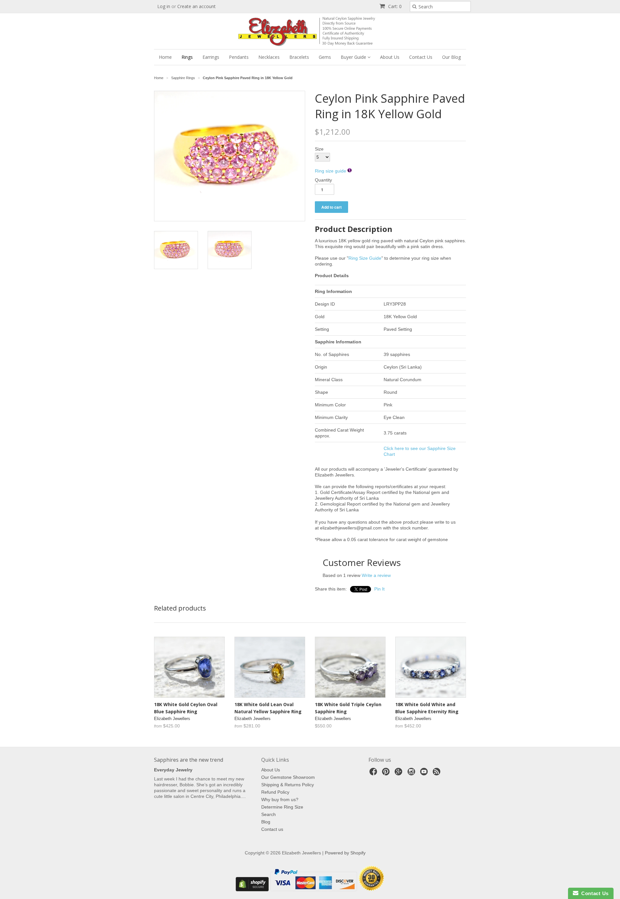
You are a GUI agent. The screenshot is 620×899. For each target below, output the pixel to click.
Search (268, 814)
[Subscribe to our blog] (437, 773)
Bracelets (299, 57)
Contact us (272, 829)
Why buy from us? (279, 799)
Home (165, 57)
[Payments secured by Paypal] (313, 889)
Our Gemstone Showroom (288, 777)
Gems (325, 57)
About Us (389, 57)
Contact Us (420, 57)
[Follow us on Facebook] (374, 773)
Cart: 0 (394, 6)
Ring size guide (331, 170)
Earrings (210, 57)
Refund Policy (275, 792)
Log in (163, 6)
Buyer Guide (354, 57)
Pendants (239, 57)
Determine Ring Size (282, 807)
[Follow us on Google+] (399, 773)
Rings (187, 57)
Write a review (376, 575)
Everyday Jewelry (173, 769)
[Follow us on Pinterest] (387, 773)
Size (319, 149)
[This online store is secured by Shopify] (252, 889)
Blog (265, 821)
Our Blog (451, 57)
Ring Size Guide (364, 258)
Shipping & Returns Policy (287, 784)
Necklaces (269, 57)
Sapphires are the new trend (188, 759)
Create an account (196, 6)
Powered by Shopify (345, 852)
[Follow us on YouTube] (425, 773)
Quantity (323, 180)
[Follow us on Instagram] (412, 773)
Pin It (379, 588)
